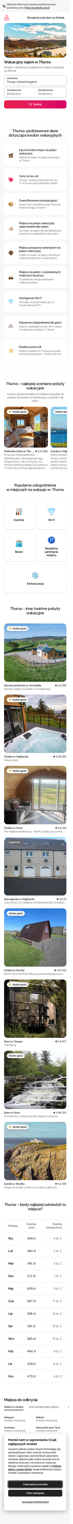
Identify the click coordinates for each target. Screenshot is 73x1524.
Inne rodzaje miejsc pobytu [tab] (44, 1406)
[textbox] (19, 94)
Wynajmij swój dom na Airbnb (45, 17)
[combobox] (35, 82)
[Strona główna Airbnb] (6, 17)
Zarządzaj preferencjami (35, 1501)
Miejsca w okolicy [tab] (14, 1406)
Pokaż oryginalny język (37, 7)
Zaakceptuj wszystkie (35, 1484)
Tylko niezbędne (35, 1493)
